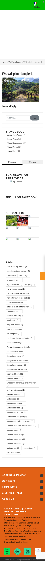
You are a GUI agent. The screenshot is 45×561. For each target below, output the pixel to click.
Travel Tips (11, 151)
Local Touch (12, 139)
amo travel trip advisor (17, 267)
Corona (11, 276)
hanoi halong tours (16, 289)
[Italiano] (38, 6)
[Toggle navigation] (30, 5)
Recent (33, 162)
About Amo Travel (14, 135)
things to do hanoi (15, 356)
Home (4, 62)
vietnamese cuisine (16, 403)
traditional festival (15, 374)
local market (13, 320)
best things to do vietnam (18, 271)
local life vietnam (15, 316)
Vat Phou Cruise (14, 62)
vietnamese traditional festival (20, 421)
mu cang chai (13, 334)
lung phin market (15, 325)
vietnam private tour (16, 444)
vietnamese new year (17, 417)
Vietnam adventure (16, 390)
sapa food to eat (15, 352)
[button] (43, 2)
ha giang (30, 284)
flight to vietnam (14, 284)
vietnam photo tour (15, 435)
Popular (12, 162)
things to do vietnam (16, 365)
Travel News (12, 147)
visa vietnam (13, 453)
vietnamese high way (16, 412)
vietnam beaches (15, 394)
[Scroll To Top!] (40, 557)
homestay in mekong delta (18, 298)
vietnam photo (14, 430)
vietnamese (13, 399)
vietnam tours (29, 448)
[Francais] (35, 2)
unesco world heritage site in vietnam (21, 384)
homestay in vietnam (16, 302)
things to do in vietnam (17, 360)
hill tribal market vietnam (18, 293)
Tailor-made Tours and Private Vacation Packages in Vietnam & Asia (13, 5)
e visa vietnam (14, 280)
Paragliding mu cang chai (18, 347)
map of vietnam (14, 329)
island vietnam (14, 311)
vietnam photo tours (16, 439)
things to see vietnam (17, 369)
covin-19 (23, 276)
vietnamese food (15, 408)
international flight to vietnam (19, 307)
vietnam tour (13, 448)
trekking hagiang (15, 378)
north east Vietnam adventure (20, 338)
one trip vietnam (14, 343)
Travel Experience (14, 143)
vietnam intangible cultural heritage (22, 426)
